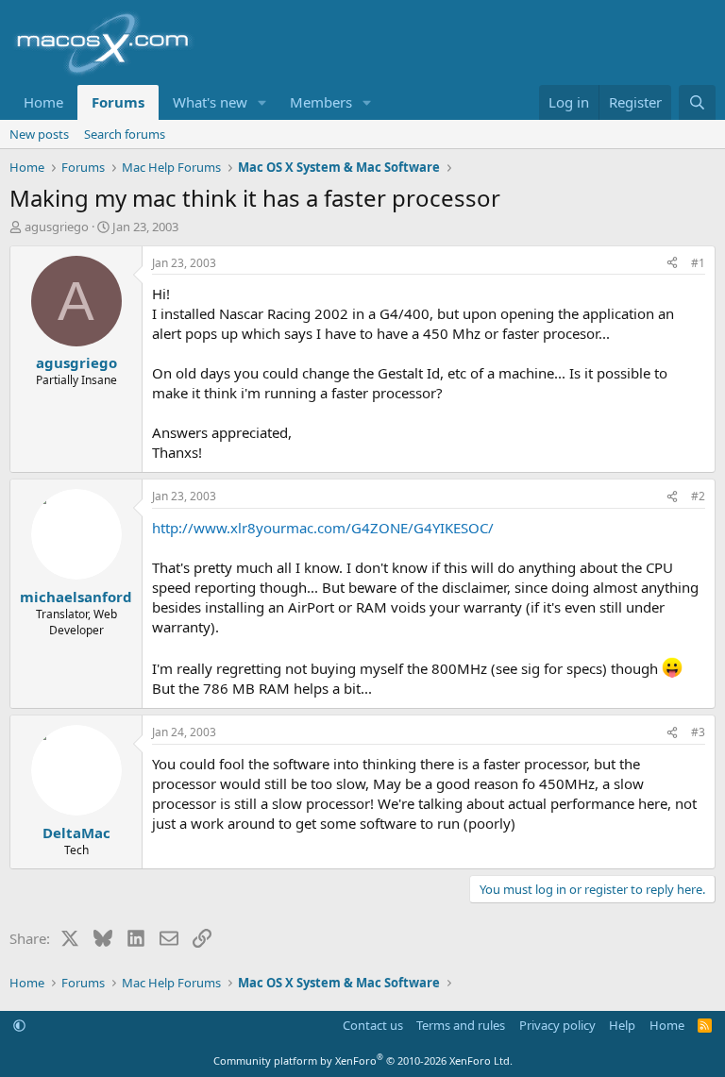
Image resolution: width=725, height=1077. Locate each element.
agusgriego (57, 226)
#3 (698, 732)
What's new (210, 102)
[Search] (697, 102)
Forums (118, 102)
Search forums (124, 134)
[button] (262, 102)
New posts (39, 134)
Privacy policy (557, 1025)
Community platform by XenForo (363, 1060)
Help (622, 1025)
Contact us (373, 1025)
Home (43, 102)
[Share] (672, 264)
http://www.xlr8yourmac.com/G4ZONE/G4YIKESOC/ (323, 527)
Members (321, 102)
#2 (698, 496)
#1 (698, 263)
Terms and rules (460, 1025)
